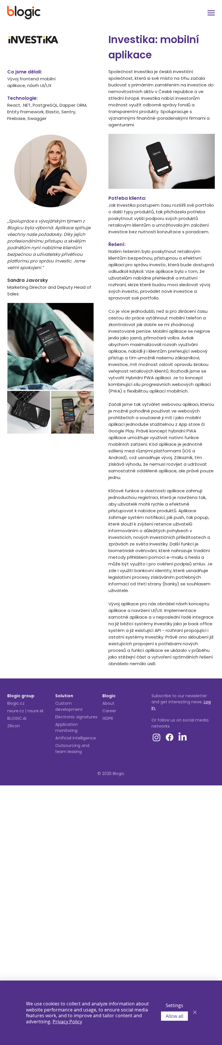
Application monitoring (66, 727)
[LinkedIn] (182, 737)
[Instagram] (156, 737)
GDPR (107, 718)
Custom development (69, 706)
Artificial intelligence (75, 738)
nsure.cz (15, 711)
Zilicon (13, 726)
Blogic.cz (16, 703)
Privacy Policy (67, 1021)
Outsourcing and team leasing (72, 748)
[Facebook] (169, 737)
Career (109, 711)
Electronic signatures (76, 717)
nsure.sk (35, 711)
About (108, 703)
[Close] (194, 1013)
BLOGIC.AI (16, 718)
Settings (174, 1005)
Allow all (174, 1016)
